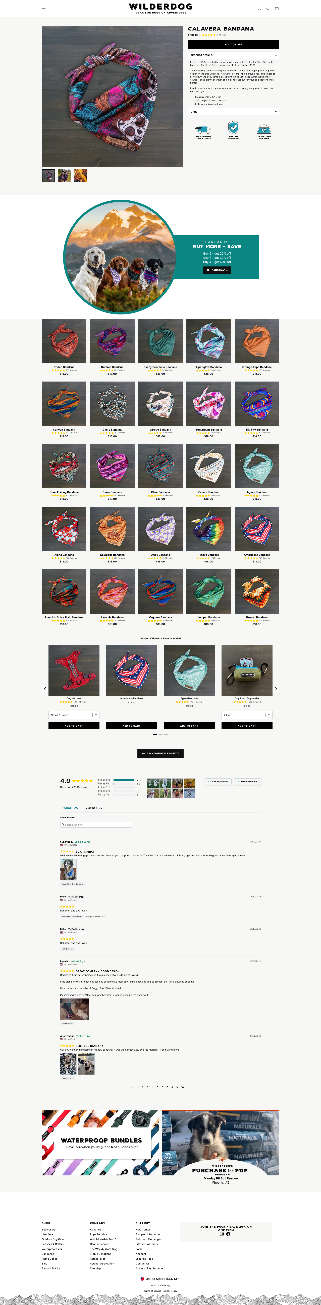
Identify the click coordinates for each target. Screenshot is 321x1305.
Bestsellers (48, 1229)
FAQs (139, 1249)
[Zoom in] (112, 96)
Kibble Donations (100, 1253)
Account (141, 1253)
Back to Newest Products (162, 753)
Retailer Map (97, 1258)
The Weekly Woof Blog (103, 1249)
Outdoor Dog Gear (53, 1239)
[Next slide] (276, 689)
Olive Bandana (68, 1078)
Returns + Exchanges (149, 1239)
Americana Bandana (131, 698)
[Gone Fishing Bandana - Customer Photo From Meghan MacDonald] (177, 783)
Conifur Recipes (99, 1244)
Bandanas (48, 1253)
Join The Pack (144, 1258)
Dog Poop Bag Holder (247, 698)
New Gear (48, 1234)
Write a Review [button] (249, 781)
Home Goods (50, 1258)
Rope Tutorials (99, 1234)
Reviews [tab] (66, 807)
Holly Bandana (67, 949)
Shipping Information (148, 1234)
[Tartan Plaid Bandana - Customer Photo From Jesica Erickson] (153, 783)
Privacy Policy (170, 1291)
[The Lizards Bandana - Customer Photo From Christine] (177, 793)
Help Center (143, 1229)
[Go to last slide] (45, 689)
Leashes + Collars (53, 1244)
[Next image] (181, 175)
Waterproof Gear (52, 1249)
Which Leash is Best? (103, 1239)
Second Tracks (51, 1268)
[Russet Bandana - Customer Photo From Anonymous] (189, 783)
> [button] (189, 1087)
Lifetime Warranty (147, 1244)
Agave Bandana (189, 698)
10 (182, 1087)
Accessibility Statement (150, 1268)
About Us (95, 1229)
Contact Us (142, 1263)
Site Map (95, 1268)
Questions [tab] (91, 807)
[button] (233, 55)
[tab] (155, 734)
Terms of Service (152, 1291)
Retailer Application (102, 1263)
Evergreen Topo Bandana (72, 916)
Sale (44, 1263)
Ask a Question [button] (220, 781)
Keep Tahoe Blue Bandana (72, 884)
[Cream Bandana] (165, 793)
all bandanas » (217, 270)
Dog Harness (74, 698)
